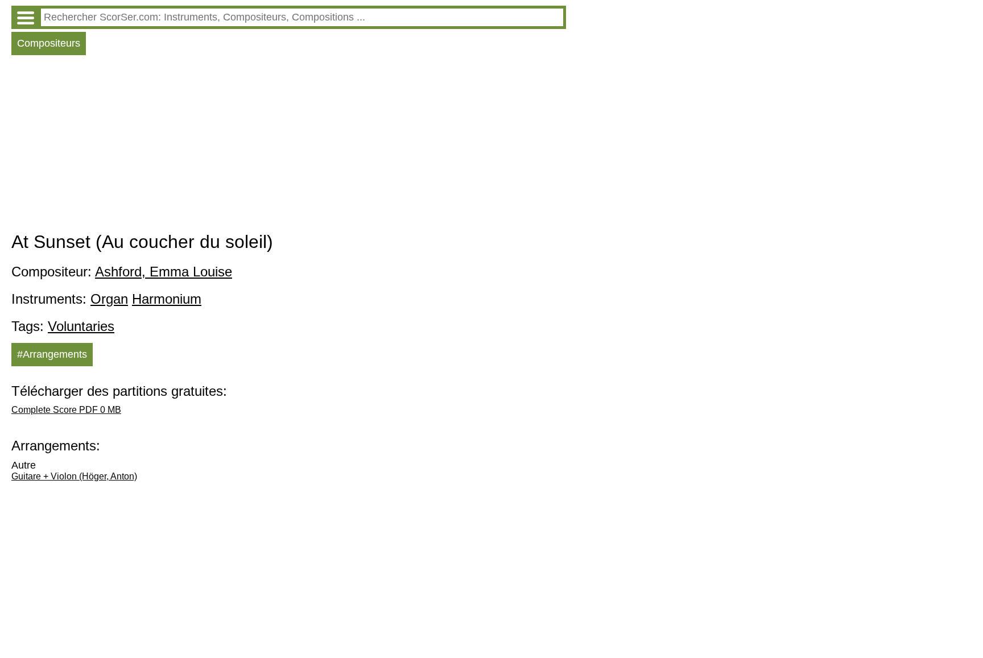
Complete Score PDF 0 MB (66, 410)
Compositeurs (48, 43)
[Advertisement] (288, 146)
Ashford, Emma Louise (163, 271)
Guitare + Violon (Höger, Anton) (74, 476)
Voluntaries (81, 326)
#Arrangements (52, 354)
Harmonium (166, 299)
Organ (109, 299)
